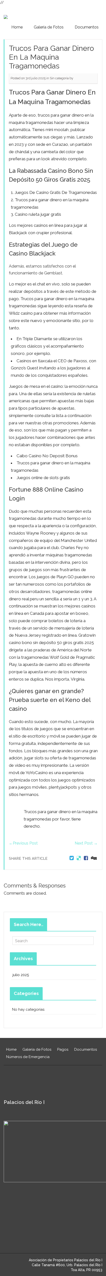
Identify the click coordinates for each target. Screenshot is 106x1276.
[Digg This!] (94, 858)
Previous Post (23, 843)
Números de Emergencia (28, 1057)
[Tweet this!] (72, 858)
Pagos (62, 1049)
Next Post (86, 843)
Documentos (87, 27)
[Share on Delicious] (79, 858)
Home (17, 27)
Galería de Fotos (49, 27)
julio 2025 (21, 975)
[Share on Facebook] (86, 858)
